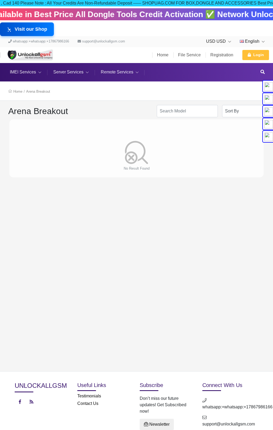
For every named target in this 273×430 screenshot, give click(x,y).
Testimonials (89, 396)
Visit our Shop (31, 29)
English (252, 41)
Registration (221, 55)
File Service (189, 55)
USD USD (216, 41)
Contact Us (87, 403)
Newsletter (159, 424)
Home (162, 55)
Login (258, 55)
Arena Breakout (38, 91)
